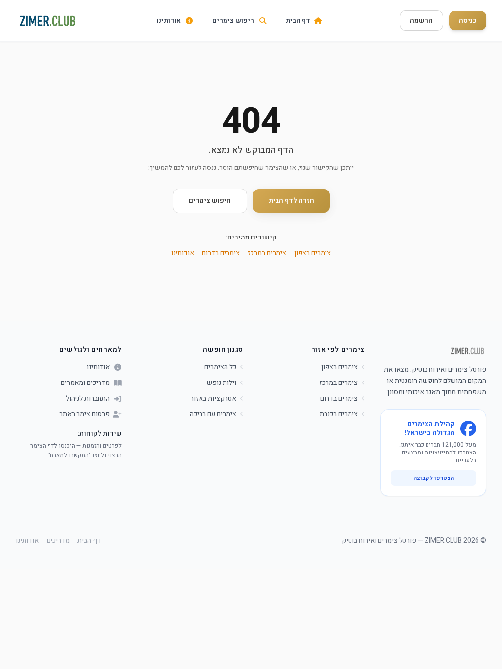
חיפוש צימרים (210, 200)
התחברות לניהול (88, 399)
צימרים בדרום (221, 253)
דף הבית (89, 541)
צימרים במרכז (267, 253)
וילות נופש (221, 383)
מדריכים (58, 541)
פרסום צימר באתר (84, 414)
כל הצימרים (220, 367)
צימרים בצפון (312, 253)
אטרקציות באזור (213, 399)
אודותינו (182, 253)
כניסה (468, 20)
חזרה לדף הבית (291, 200)
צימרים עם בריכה (213, 414)
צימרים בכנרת (339, 414)
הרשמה (421, 20)
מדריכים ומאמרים (85, 383)
